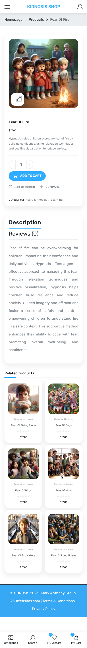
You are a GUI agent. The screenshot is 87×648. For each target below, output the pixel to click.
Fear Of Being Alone (23, 425)
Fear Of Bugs (64, 425)
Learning (57, 199)
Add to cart (30, 176)
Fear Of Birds (23, 490)
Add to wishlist (24, 186)
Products (36, 19)
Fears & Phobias (36, 199)
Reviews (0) (23, 233)
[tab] (25, 223)
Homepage (13, 19)
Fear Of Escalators (23, 555)
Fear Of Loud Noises (63, 555)
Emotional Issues (23, 419)
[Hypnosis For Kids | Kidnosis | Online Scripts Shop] (43, 7)
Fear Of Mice (64, 490)
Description (25, 222)
